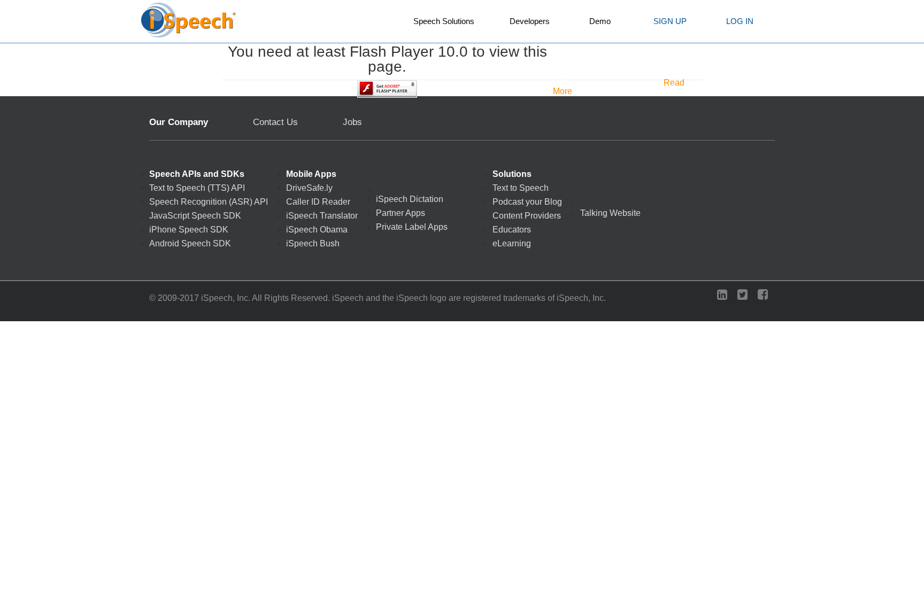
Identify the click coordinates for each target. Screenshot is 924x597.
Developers (530, 21)
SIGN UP (670, 21)
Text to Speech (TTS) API (197, 188)
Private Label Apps (412, 227)
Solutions (512, 174)
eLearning (511, 243)
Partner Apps (400, 213)
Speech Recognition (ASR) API (208, 202)
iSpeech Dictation (409, 199)
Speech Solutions (443, 21)
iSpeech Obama (317, 230)
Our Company (178, 122)
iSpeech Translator (322, 216)
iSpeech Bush (313, 243)
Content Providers (526, 216)
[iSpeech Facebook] (766, 295)
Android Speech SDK (190, 243)
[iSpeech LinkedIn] (725, 295)
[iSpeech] (189, 23)
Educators (511, 230)
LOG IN (739, 21)
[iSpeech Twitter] (745, 295)
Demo (600, 21)
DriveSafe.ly (309, 188)
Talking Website (610, 213)
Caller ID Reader (318, 202)
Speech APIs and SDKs (196, 174)
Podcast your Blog (527, 202)
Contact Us (275, 122)
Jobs (352, 122)
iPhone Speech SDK (188, 230)
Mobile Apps (311, 174)
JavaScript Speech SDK (195, 216)
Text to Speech (520, 188)
